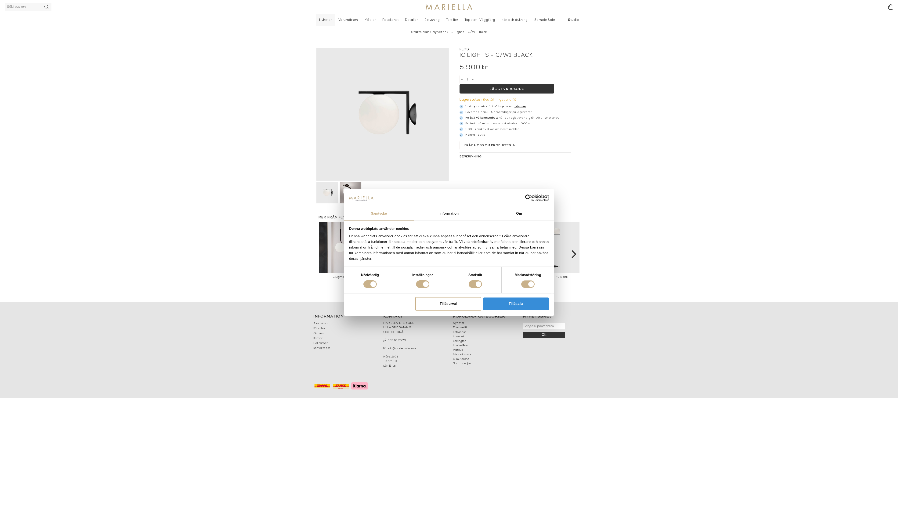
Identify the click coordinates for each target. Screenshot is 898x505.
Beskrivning (471, 156)
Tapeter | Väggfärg (480, 20)
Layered (458, 336)
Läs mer (520, 106)
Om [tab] (519, 213)
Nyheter (325, 20)
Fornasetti (460, 327)
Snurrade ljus (462, 363)
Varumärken (348, 20)
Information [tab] (449, 213)
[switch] (422, 284)
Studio (573, 20)
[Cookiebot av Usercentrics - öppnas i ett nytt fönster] (528, 198)
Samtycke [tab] (379, 213)
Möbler (370, 20)
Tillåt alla (516, 304)
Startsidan (420, 32)
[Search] (46, 7)
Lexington (459, 341)
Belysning (432, 20)
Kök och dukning (515, 20)
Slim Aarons (461, 359)
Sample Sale (544, 20)
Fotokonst (390, 20)
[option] (554, 251)
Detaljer (411, 20)
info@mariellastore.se (401, 348)
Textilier (452, 20)
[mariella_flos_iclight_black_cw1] (382, 114)
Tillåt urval (448, 304)
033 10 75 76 (396, 340)
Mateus (458, 350)
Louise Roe (460, 345)
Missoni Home (462, 354)
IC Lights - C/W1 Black (468, 32)
